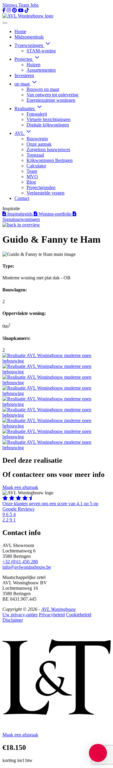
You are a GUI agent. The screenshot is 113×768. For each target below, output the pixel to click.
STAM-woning (41, 50)
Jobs (34, 5)
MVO (32, 176)
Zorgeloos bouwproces (48, 149)
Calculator (36, 165)
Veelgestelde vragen (45, 192)
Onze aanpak (39, 144)
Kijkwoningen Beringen (50, 160)
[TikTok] (27, 10)
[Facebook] (3, 10)
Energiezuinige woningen (51, 100)
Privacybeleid (52, 614)
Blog (31, 182)
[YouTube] (21, 10)
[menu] (4, 23)
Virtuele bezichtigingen (49, 119)
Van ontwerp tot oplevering (52, 94)
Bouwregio (37, 138)
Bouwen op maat (43, 89)
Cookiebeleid (78, 614)
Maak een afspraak (20, 487)
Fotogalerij (37, 114)
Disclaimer (12, 620)
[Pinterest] (14, 10)
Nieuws (10, 5)
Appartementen (41, 70)
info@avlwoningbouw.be (26, 567)
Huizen (33, 64)
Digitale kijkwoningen (48, 124)
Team (24, 5)
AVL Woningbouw (58, 609)
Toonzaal (35, 154)
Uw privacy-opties (20, 614)
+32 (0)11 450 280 (20, 561)
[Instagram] (9, 10)
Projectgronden (41, 187)
